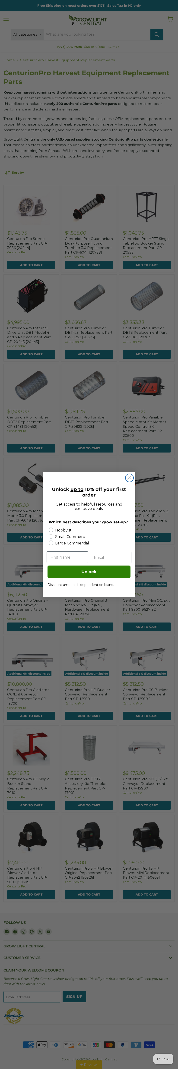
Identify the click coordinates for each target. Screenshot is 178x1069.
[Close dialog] (129, 478)
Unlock (89, 571)
